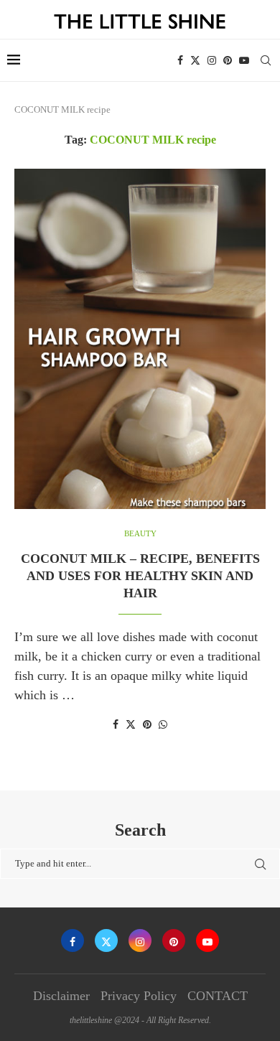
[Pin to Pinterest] (147, 725)
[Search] (265, 60)
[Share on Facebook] (115, 725)
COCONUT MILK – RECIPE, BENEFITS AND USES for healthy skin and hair (140, 576)
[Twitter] (195, 60)
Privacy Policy (139, 996)
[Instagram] (211, 60)
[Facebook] (180, 60)
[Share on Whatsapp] (163, 725)
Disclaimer (61, 996)
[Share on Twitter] (131, 724)
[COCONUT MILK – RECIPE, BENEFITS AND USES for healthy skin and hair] (140, 339)
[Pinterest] (227, 60)
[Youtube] (244, 60)
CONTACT (217, 996)
